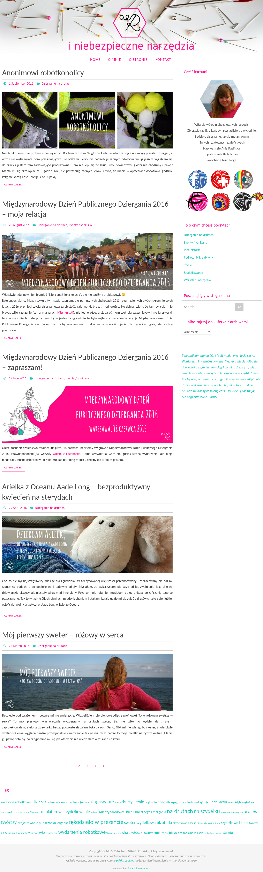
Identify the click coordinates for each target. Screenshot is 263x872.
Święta (228, 833)
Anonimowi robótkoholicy (43, 73)
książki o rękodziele (244, 802)
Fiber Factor (218, 802)
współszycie (52, 833)
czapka (148, 802)
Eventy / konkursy (80, 225)
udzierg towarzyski (17, 833)
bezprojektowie (81, 802)
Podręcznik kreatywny (198, 257)
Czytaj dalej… (13, 184)
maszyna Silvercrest (30, 812)
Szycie (188, 265)
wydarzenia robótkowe (82, 832)
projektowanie (27, 823)
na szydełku (207, 811)
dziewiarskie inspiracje (196, 802)
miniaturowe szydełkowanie (65, 812)
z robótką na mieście (190, 833)
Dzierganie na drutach (56, 83)
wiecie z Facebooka (67, 454)
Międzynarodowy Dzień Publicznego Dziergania (132, 812)
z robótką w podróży (213, 833)
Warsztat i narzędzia (197, 280)
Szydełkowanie (193, 273)
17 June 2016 (17, 378)
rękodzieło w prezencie (96, 822)
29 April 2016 (18, 508)
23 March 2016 (19, 646)
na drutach (180, 811)
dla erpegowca (175, 802)
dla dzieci (159, 802)
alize (35, 802)
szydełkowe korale (234, 823)
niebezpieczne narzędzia (232, 812)
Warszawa (33, 833)
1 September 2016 (21, 83)
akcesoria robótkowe (16, 802)
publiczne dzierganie (53, 823)
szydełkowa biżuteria (154, 823)
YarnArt (109, 833)
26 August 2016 (19, 225)
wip (42, 833)
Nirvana (130, 868)
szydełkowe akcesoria (186, 823)
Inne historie (192, 250)
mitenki (94, 812)
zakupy (148, 833)
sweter (130, 823)
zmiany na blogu (165, 833)
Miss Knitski (65, 312)
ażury (69, 802)
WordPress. (144, 868)
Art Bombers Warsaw (53, 802)
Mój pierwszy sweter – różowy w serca (62, 636)
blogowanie (102, 801)
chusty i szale (132, 802)
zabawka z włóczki (128, 833)
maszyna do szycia (10, 812)
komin (231, 803)
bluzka (118, 803)
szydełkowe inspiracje (210, 823)
